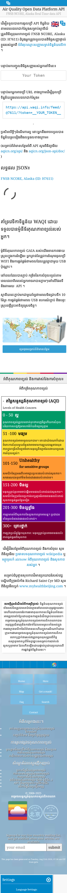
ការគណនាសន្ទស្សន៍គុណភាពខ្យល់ (31, 773)
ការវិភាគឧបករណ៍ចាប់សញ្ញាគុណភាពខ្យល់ (31, 756)
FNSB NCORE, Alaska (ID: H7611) (27, 178)
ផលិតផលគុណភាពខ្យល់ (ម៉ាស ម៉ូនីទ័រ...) (31, 780)
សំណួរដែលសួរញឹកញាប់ (31, 763)
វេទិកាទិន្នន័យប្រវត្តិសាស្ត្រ (31, 786)
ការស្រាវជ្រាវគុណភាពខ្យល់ (31, 742)
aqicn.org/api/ (12, 151)
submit (54, 847)
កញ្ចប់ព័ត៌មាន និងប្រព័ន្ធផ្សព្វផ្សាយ (31, 735)
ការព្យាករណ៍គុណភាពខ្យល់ (31, 776)
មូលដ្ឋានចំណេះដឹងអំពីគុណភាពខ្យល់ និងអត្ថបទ (31, 749)
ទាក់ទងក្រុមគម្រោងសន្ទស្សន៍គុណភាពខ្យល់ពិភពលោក (32, 730)
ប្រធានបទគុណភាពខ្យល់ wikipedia (38, 554)
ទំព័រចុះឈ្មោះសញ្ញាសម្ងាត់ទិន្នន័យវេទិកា (42, 44)
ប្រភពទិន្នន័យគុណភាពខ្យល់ (31, 770)
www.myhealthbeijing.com (41, 586)
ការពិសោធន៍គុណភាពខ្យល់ (31, 752)
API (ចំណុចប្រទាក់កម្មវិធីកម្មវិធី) (31, 783)
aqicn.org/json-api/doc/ (47, 151)
